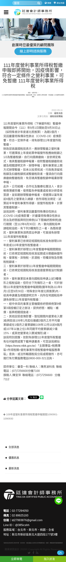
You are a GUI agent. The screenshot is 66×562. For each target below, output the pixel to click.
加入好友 (49, 558)
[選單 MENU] (6, 12)
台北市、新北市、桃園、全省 (35, 529)
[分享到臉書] (33, 553)
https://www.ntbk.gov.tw (20, 345)
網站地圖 (60, 3)
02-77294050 (20, 510)
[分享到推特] (29, 553)
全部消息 (12, 447)
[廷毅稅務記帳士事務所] (33, 12)
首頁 (29, 92)
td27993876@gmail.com (27, 520)
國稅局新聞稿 (56, 116)
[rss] (37, 553)
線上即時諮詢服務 (33, 51)
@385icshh (22, 525)
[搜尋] (38, 3)
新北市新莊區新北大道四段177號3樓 (35, 534)
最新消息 (34, 92)
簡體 (49, 3)
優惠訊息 (12, 457)
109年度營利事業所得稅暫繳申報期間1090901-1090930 (30, 416)
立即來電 (16, 558)
